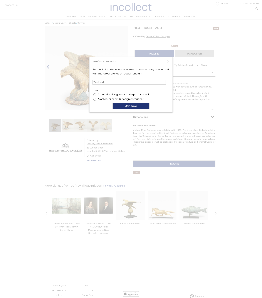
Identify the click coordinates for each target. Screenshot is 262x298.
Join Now (131, 106)
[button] (168, 61)
